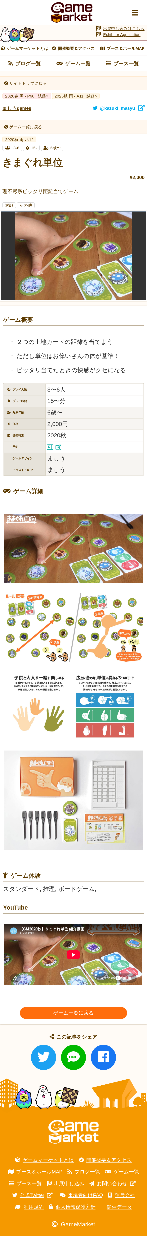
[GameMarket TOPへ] (73, 1132)
